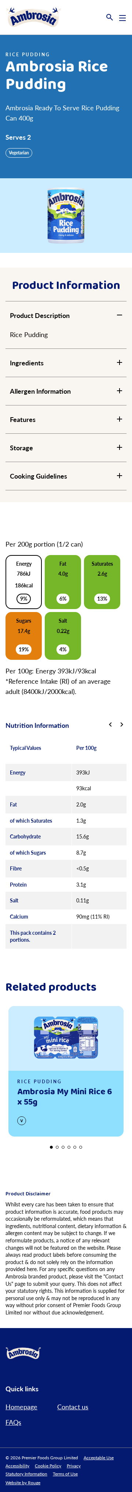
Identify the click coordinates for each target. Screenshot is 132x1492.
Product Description (40, 315)
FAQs (13, 1422)
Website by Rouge (23, 1483)
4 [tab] (68, 1147)
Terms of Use (65, 1474)
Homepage (21, 1406)
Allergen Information (40, 391)
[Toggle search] (109, 17)
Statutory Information (26, 1474)
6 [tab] (80, 1147)
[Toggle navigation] (122, 17)
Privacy (74, 1466)
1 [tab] (51, 1147)
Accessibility (17, 1466)
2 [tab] (57, 1147)
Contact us (72, 1406)
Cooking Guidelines (38, 475)
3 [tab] (63, 1147)
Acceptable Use (99, 1458)
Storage (21, 447)
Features (23, 419)
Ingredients (27, 362)
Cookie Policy (48, 1466)
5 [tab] (74, 1147)
